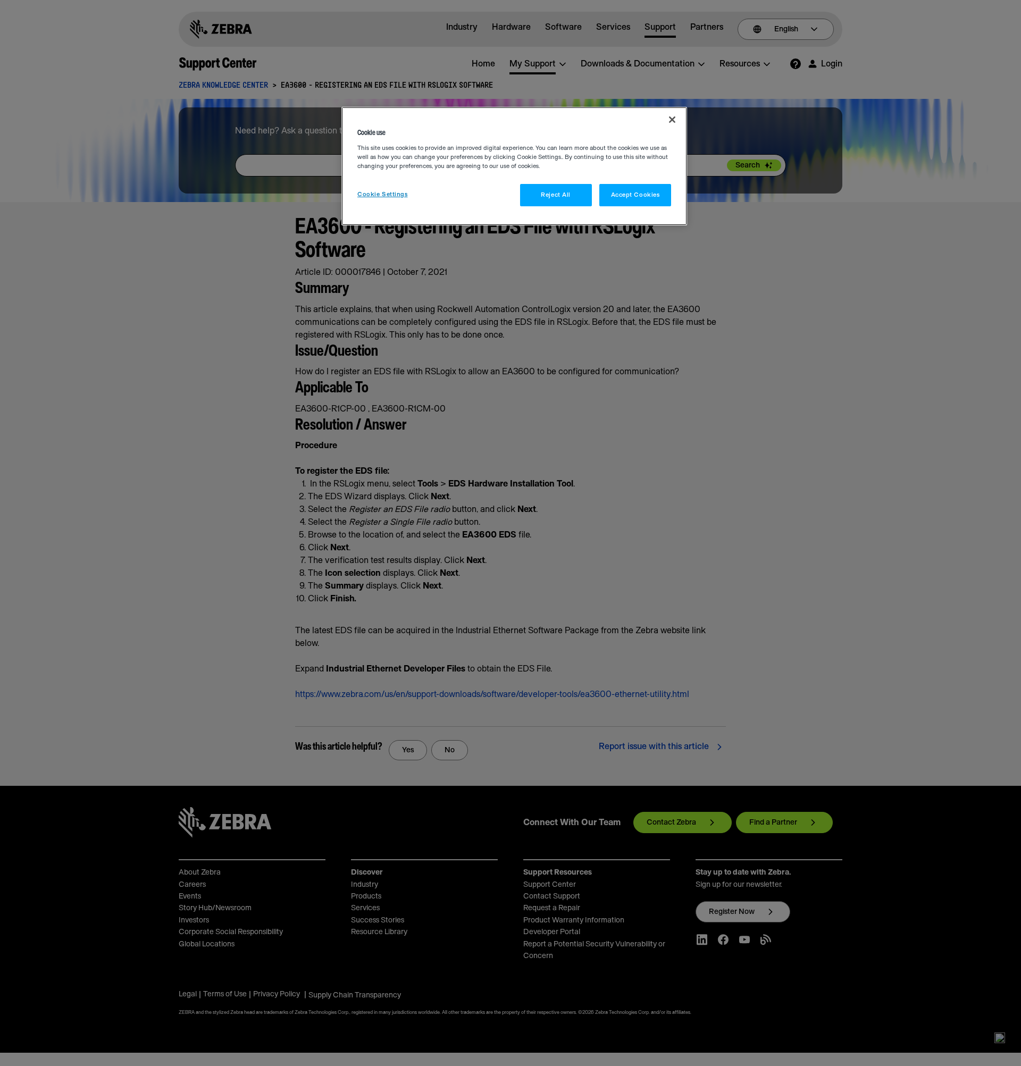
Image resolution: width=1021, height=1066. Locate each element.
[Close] (672, 119)
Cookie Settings (382, 194)
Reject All (556, 195)
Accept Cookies (635, 195)
